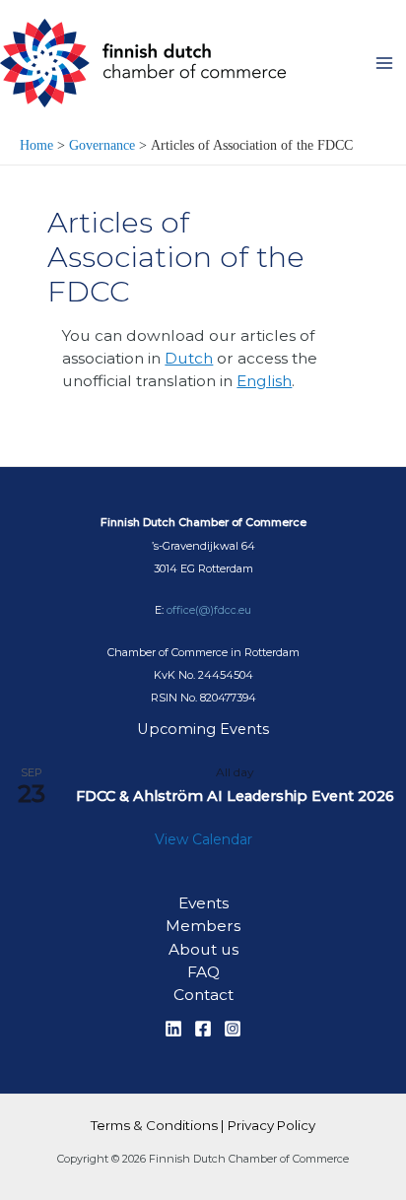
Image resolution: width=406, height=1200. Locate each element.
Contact (203, 994)
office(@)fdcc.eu (209, 610)
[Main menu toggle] (385, 62)
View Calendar (203, 839)
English (264, 380)
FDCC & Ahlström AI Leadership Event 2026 (235, 796)
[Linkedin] (173, 1028)
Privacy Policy (271, 1125)
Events (203, 903)
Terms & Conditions (154, 1125)
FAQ (203, 972)
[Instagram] (232, 1028)
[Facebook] (203, 1028)
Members (203, 925)
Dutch (189, 358)
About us (203, 949)
